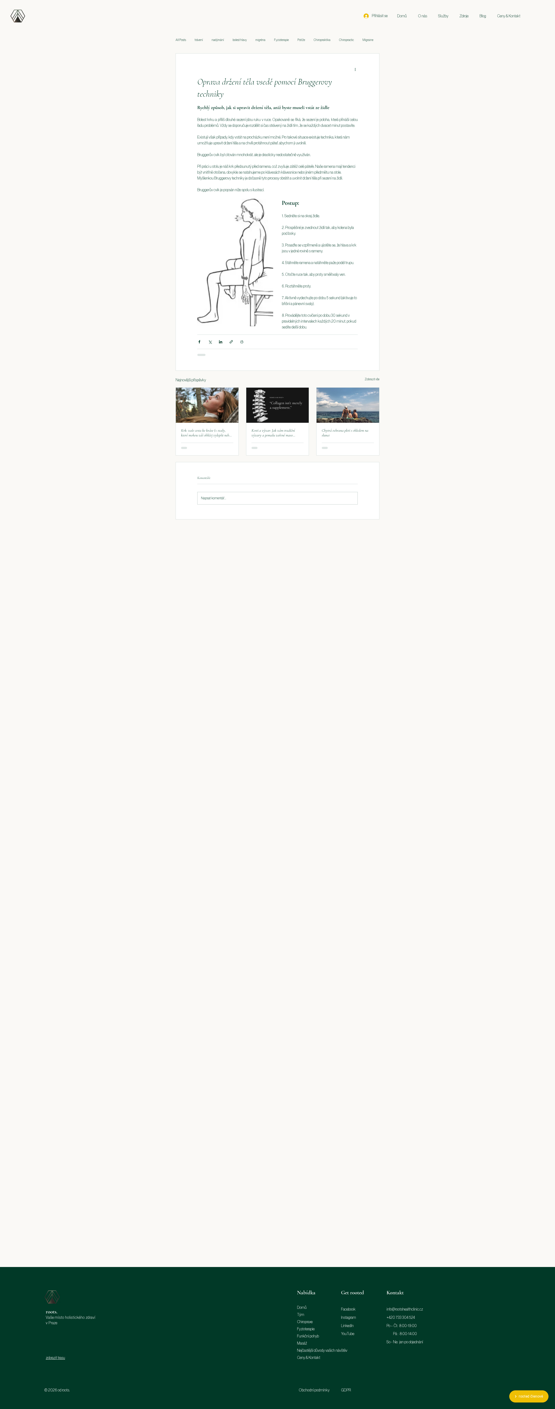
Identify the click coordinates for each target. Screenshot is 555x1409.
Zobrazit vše (372, 379)
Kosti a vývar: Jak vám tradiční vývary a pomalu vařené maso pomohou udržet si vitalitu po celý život (274, 433)
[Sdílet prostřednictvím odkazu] (231, 342)
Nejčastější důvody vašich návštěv (315, 1350)
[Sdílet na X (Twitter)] (210, 342)
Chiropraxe (305, 1322)
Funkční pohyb (308, 1336)
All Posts (181, 40)
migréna (260, 40)
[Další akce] (355, 69)
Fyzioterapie (281, 40)
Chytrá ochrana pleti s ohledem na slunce (345, 433)
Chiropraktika (322, 40)
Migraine (367, 40)
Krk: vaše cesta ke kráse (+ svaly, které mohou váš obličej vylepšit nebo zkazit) (206, 433)
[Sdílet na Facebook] (199, 342)
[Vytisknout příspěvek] (242, 342)
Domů (302, 1307)
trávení (199, 40)
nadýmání (218, 40)
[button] (422, 16)
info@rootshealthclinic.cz (405, 1309)
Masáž (302, 1343)
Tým (300, 1315)
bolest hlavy (240, 40)
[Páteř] (277, 405)
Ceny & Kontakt (308, 1358)
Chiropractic (346, 40)
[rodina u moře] (348, 405)
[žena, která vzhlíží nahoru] (207, 405)
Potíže (301, 40)
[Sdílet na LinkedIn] (221, 342)
